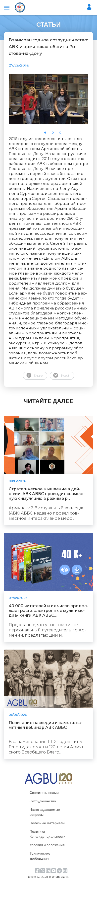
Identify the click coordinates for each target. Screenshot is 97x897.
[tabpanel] (48, 99)
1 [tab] (46, 134)
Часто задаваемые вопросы (45, 812)
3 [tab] (61, 134)
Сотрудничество (43, 801)
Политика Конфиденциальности (47, 833)
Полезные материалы (47, 823)
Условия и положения (47, 845)
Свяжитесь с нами (44, 792)
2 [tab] (54, 134)
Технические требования (40, 855)
